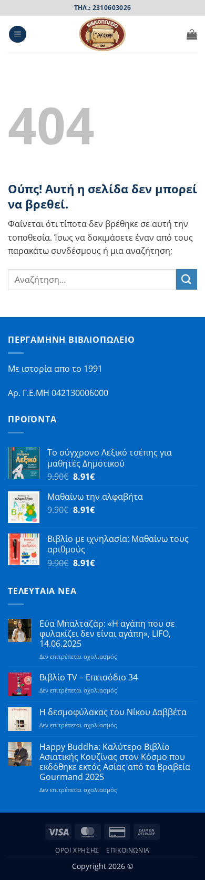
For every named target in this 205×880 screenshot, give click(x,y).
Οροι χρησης (77, 850)
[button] (17, 34)
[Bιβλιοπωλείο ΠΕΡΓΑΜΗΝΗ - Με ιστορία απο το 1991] (102, 34)
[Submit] (186, 279)
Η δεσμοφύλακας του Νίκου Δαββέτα (113, 712)
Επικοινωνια (128, 850)
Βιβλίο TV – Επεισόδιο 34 (88, 678)
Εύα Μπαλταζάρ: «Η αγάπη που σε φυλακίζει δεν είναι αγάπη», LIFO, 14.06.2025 (107, 634)
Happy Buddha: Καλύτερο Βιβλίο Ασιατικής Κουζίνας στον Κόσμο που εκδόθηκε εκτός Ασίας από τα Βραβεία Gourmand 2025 (114, 762)
